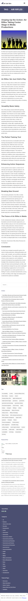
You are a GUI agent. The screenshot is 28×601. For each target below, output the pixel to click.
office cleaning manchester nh (16, 415)
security (23, 427)
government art (6, 547)
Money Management (7, 559)
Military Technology (14, 412)
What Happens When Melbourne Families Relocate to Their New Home (13, 364)
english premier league (6, 400)
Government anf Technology (9, 545)
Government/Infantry (7, 549)
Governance (5, 532)
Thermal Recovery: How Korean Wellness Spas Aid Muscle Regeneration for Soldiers (12, 314)
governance (15, 400)
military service (5, 412)
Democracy (5, 580)
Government (5, 534)
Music (4, 561)
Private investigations (6, 422)
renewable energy (14, 424)
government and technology (7, 403)
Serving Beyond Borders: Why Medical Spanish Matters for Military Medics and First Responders (13, 322)
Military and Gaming (7, 557)
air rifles (11, 393)
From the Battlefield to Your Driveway (10, 329)
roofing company (5, 427)
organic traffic (18, 417)
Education (5, 526)
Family (4, 530)
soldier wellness (19, 429)
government (21, 400)
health (22, 405)
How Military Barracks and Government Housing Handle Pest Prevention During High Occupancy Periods (13, 296)
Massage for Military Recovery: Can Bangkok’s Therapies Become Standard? (11, 318)
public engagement (5, 424)
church (16, 395)
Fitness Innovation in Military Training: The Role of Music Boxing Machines (12, 350)
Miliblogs (14, 407)
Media (4, 553)
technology (11, 431)
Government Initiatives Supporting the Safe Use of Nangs (12, 360)
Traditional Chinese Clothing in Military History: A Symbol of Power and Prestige (14, 342)
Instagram (9, 407)
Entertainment (6, 528)
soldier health (11, 429)
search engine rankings (15, 427)
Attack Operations (6, 583)
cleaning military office (6, 398)
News (4, 564)
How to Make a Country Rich (12, 443)
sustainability (4, 431)
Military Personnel (15, 410)
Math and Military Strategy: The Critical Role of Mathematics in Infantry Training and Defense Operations (13, 332)
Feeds (10, 453)
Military (4, 555)
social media (4, 429)
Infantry (3, 407)
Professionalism (16, 422)
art (3, 519)
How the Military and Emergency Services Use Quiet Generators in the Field (13, 326)
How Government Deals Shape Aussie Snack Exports (13, 311)
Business (5, 521)
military (19, 407)
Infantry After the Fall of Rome (9, 587)
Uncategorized (6, 572)
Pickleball (10, 419)
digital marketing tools (17, 398)
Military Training (5, 415)
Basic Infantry (5, 395)
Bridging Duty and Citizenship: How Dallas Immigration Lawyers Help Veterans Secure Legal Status (13, 304)
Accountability (5, 393)
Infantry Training (6, 585)
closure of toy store (7, 523)
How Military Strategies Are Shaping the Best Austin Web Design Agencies (14, 356)
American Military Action (19, 393)
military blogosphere (6, 410)
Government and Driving (8, 538)
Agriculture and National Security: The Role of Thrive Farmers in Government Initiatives (13, 336)
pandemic (4, 419)
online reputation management (8, 417)
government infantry (19, 403)
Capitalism (5, 589)
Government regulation (6, 405)
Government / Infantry (7, 536)
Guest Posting (16, 405)
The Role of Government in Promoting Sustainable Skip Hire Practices (13, 346)
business (11, 395)
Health (4, 551)
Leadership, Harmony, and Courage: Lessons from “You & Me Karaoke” (13, 307)
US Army (4, 434)
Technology (5, 570)
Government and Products (8, 542)
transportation (18, 431)
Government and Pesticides (9, 540)
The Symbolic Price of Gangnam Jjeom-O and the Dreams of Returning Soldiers (12, 300)
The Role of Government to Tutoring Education (12, 353)
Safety (4, 568)
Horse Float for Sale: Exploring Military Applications (13, 339)
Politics (15, 419)
